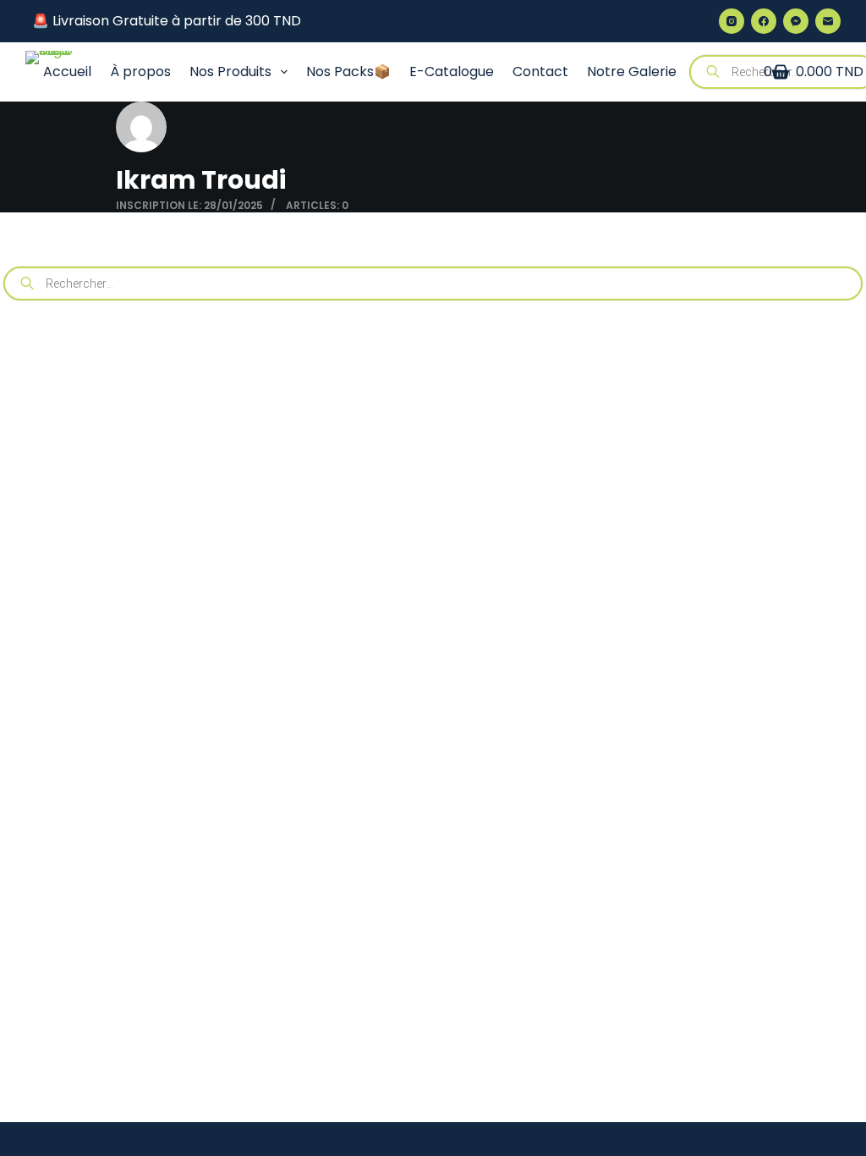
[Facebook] (763, 21)
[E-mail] (828, 21)
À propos (140, 71)
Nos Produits (230, 71)
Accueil (67, 71)
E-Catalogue (451, 71)
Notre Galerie (632, 71)
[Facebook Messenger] (795, 21)
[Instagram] (731, 21)
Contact (540, 71)
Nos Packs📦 (348, 71)
